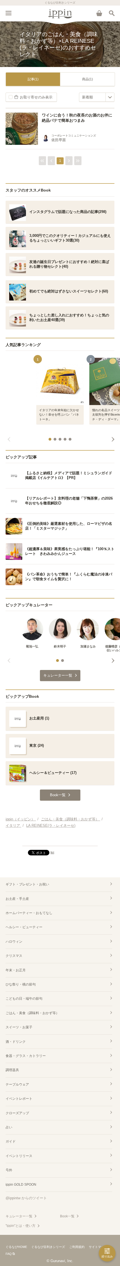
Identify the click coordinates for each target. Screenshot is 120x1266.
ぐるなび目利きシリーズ (48, 1246)
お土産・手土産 (17, 899)
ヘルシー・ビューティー (24, 927)
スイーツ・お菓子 (19, 1027)
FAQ (9, 1253)
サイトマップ (98, 1246)
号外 (9, 1170)
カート (99, 13)
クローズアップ (17, 1113)
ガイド (11, 1141)
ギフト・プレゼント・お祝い (27, 884)
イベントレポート (19, 1099)
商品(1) (87, 79)
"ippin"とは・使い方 (20, 1226)
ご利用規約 (77, 1246)
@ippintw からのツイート (26, 1198)
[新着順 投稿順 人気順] (96, 97)
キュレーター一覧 (19, 1216)
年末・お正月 (16, 970)
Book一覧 (67, 1216)
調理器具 (12, 1070)
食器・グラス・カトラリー (26, 1056)
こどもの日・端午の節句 (24, 999)
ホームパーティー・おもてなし (29, 913)
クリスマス (14, 956)
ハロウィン (14, 942)
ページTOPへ (60, 839)
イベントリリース (19, 1156)
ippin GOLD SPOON (21, 1184)
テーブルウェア (17, 1084)
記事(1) (33, 79)
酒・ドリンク (16, 1042)
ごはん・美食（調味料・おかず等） (32, 1013)
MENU (8, 13)
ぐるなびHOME (16, 1246)
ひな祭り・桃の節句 (21, 984)
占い (9, 1127)
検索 (111, 13)
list (52, 852)
